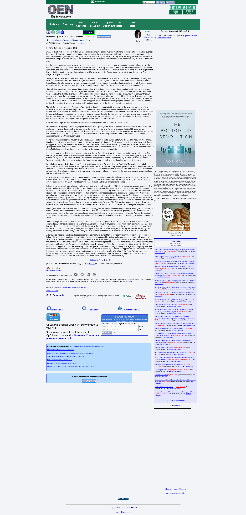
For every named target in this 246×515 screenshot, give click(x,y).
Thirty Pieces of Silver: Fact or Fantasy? (167, 256)
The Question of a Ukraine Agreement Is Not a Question (65, 356)
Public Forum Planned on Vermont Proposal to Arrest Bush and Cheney (70, 353)
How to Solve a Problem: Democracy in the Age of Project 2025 (175, 287)
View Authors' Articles (130, 310)
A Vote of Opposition (161, 375)
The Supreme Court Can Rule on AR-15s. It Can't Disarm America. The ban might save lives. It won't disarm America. (174, 317)
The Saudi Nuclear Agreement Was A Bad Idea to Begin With (174, 261)
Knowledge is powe (161, 370)
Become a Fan (148, 37)
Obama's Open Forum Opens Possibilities (60, 350)
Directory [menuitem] (68, 24)
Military (59, 287)
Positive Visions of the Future (164, 387)
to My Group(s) (52, 291)
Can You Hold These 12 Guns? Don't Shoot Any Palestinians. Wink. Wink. (70, 366)
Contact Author (57, 310)
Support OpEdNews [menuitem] (108, 24)
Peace (65, 287)
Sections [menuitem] (54, 24)
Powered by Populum (123, 512)
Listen (89, 32)
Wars (78, 287)
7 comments (81, 43)
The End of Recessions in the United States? (169, 328)
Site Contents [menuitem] (81, 24)
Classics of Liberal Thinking (175, 489)
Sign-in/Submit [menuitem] (95, 24)
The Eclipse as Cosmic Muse (164, 347)
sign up (92, 263)
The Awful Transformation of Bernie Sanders (169, 364)
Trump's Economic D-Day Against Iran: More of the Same (173, 266)
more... (131, 281)
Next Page (94, 259)
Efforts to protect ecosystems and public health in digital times (175, 323)
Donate (78, 335)
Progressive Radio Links (175, 493)
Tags (83, 287)
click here (178, 405)
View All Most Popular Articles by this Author (89, 346)
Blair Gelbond (180, 387)
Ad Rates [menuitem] (119, 24)
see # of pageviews (174, 258)
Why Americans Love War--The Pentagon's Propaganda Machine (175, 392)
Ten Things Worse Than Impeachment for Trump (170, 352)
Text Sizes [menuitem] (132, 24)
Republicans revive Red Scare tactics (166, 304)
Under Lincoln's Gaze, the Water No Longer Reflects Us (172, 299)
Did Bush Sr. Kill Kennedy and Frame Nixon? (61, 363)
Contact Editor (92, 310)
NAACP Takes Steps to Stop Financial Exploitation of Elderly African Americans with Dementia (174, 310)
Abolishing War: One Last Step (69, 40)
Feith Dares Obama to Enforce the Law (59, 360)
